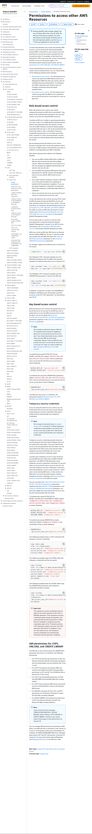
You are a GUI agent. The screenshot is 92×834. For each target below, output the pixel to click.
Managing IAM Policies (39, 739)
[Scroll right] (48, 5)
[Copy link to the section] (28, 106)
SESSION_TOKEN (47, 486)
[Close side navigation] (24, 11)
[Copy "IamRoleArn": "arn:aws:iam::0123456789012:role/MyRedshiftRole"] (64, 251)
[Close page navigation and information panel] (88, 30)
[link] (62, 11)
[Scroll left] (10, 5)
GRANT (34, 297)
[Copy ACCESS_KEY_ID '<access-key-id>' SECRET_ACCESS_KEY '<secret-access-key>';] (64, 368)
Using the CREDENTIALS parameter (40, 488)
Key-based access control (40, 92)
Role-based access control (40, 76)
